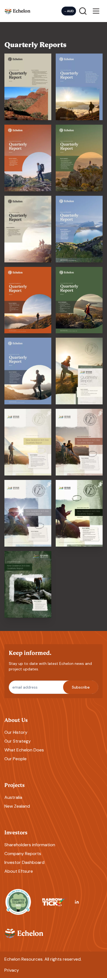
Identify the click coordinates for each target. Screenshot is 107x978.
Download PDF (28, 112)
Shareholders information (29, 845)
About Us (16, 719)
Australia (13, 797)
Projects (14, 784)
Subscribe (81, 687)
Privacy (11, 970)
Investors (15, 832)
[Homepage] (17, 10)
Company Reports (22, 853)
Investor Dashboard (24, 862)
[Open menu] (96, 11)
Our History (15, 732)
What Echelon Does (24, 750)
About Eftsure (18, 871)
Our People (15, 759)
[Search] (82, 11)
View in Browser (28, 79)
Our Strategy (17, 741)
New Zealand (17, 806)
